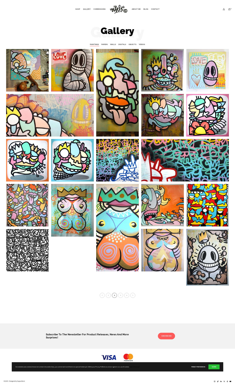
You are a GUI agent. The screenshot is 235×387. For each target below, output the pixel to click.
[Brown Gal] (162, 250)
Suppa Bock (21, 381)
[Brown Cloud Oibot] (207, 257)
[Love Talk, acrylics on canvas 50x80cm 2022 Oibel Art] (117, 92)
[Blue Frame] (72, 160)
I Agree (214, 367)
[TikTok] (217, 381)
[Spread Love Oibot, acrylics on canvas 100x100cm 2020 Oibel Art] (72, 70)
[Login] (222, 9)
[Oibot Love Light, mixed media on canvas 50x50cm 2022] (207, 70)
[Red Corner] (185, 160)
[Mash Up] (27, 205)
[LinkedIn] (221, 381)
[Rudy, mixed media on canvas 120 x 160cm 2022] (50, 115)
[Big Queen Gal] (117, 227)
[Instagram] (214, 381)
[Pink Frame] (207, 115)
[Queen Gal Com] (72, 210)
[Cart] (228, 9)
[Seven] (27, 250)
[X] (224, 381)
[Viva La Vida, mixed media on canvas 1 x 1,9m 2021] (162, 115)
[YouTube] (230, 381)
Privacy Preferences (198, 367)
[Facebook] (227, 381)
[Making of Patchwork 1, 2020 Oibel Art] (27, 70)
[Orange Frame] (27, 160)
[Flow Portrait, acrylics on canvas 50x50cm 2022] (162, 70)
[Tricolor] (207, 205)
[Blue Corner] (117, 160)
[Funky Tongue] (162, 205)
